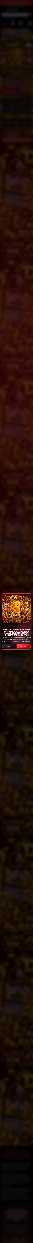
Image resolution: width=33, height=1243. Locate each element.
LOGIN (9, 646)
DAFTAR (23, 646)
